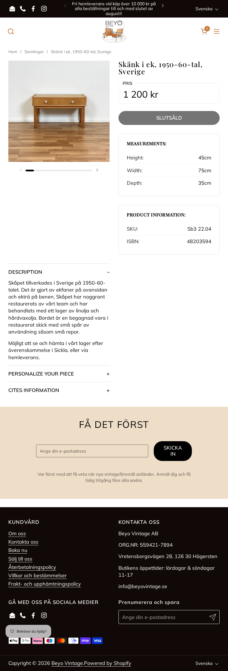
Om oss (17, 533)
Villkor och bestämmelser (37, 575)
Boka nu (17, 550)
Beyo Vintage (67, 663)
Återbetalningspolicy (32, 567)
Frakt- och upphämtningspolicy (44, 584)
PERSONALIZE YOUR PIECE (41, 374)
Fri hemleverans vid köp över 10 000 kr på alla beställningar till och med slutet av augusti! (114, 8)
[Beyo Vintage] (114, 31)
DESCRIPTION (25, 272)
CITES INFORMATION (33, 390)
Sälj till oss (20, 559)
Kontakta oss (23, 542)
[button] (10, 31)
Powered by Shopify (107, 663)
